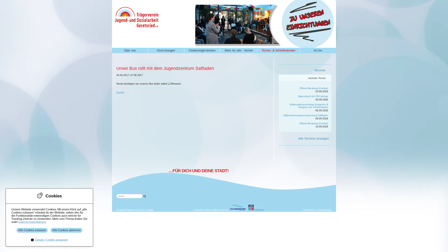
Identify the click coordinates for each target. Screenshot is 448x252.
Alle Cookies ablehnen (66, 230)
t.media (149, 209)
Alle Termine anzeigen (313, 138)
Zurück (120, 92)
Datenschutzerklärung (32, 221)
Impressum (309, 209)
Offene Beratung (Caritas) (313, 88)
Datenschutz (325, 209)
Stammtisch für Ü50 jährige (313, 96)
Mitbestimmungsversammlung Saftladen (306, 115)
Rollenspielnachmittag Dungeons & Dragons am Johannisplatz (308, 105)
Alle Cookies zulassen (32, 230)
